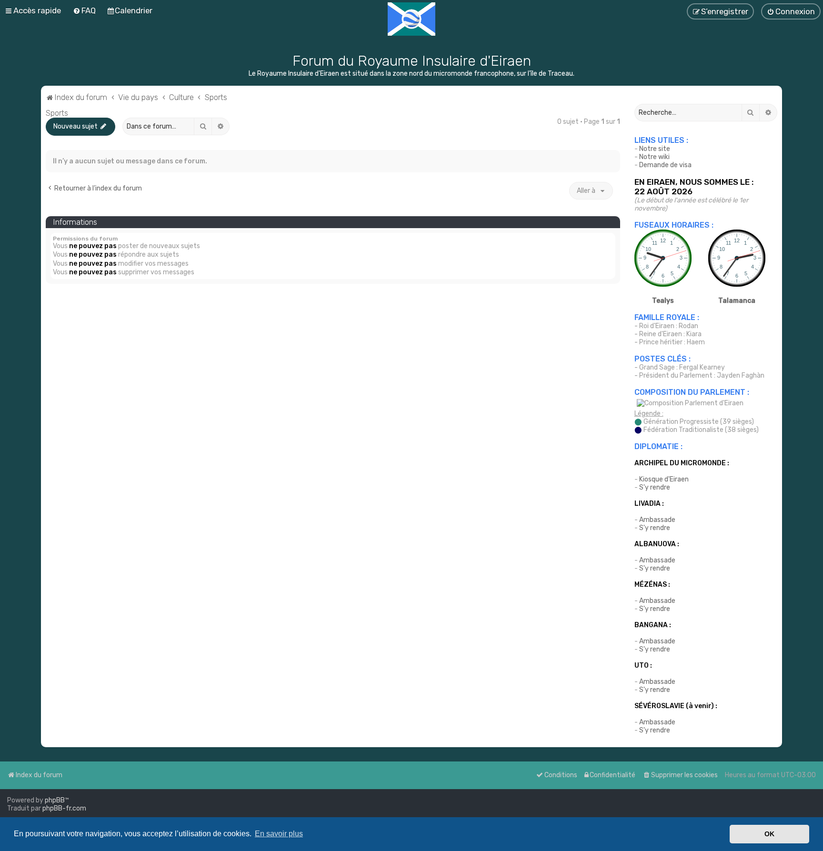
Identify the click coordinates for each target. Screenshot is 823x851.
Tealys (663, 301)
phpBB (55, 800)
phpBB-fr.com (64, 808)
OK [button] (769, 834)
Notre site (654, 149)
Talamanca (736, 301)
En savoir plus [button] (279, 834)
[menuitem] (84, 10)
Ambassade (657, 520)
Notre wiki (654, 157)
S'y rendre (654, 487)
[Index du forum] (411, 19)
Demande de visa (665, 165)
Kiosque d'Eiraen (664, 479)
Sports (57, 113)
